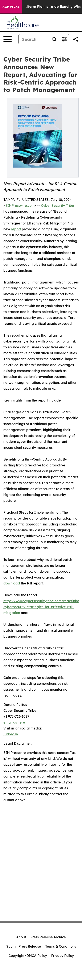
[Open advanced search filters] (64, 39)
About (21, 937)
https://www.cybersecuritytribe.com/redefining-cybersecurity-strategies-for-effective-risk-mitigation (42, 607)
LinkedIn (10, 734)
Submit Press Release (23, 946)
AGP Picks (11, 7)
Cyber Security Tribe (57, 205)
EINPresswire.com (19, 205)
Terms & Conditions (60, 946)
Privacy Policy (62, 956)
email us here (14, 722)
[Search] (54, 39)
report (16, 229)
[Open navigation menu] (7, 39)
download (11, 583)
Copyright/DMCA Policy (27, 956)
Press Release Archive (48, 937)
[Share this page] (76, 39)
